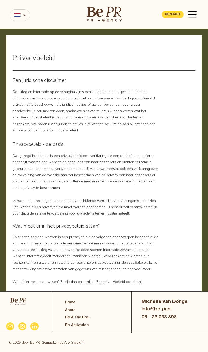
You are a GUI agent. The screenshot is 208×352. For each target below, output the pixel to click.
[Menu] (192, 14)
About (70, 310)
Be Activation (77, 325)
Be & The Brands (79, 317)
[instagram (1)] (22, 326)
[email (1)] (10, 326)
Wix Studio (72, 342)
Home (70, 302)
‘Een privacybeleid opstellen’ (119, 281)
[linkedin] (34, 326)
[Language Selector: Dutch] (20, 15)
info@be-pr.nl (156, 309)
